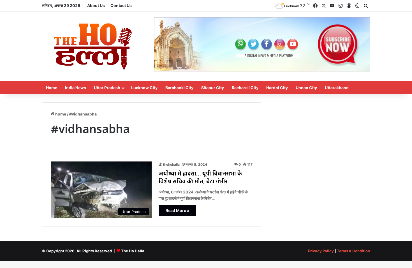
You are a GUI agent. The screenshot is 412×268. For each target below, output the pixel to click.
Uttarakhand (337, 87)
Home (51, 87)
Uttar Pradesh (107, 87)
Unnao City (306, 87)
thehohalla (171, 164)
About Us (96, 5)
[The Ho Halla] (94, 46)
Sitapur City (212, 87)
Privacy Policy (321, 251)
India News (75, 87)
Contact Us (121, 5)
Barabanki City (179, 87)
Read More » (177, 210)
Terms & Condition (353, 251)
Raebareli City (245, 87)
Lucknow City (144, 87)
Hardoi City (277, 87)
